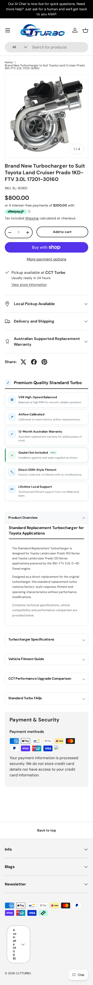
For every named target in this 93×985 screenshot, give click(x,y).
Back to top (46, 830)
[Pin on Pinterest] (44, 362)
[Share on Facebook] (34, 362)
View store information (29, 284)
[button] (85, 30)
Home (9, 62)
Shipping (32, 218)
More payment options (46, 259)
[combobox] (46, 47)
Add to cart (62, 232)
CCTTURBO (23, 973)
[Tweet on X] (23, 362)
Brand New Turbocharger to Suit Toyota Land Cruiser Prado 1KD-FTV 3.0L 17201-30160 (45, 67)
